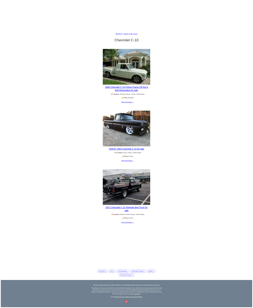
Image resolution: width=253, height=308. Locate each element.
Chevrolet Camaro (126, 275)
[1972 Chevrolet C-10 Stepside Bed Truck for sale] (126, 204)
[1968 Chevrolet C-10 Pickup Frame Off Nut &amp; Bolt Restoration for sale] (126, 84)
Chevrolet (102, 271)
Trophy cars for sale (126, 34)
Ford (111, 271)
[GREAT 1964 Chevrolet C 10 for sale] (126, 146)
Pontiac (150, 271)
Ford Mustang (122, 271)
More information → (127, 102)
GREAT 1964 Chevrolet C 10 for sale (126, 149)
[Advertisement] (126, 15)
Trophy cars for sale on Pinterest (133, 296)
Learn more (137, 294)
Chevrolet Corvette (137, 271)
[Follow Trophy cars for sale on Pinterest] (126, 302)
